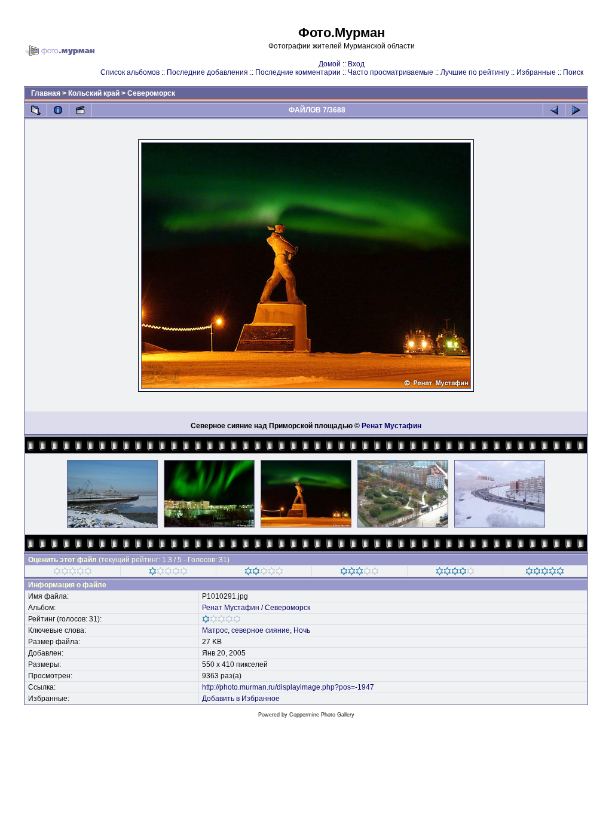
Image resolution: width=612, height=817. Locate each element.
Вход (356, 64)
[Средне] (263, 573)
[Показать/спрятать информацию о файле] (58, 110)
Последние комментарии (298, 72)
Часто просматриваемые (390, 72)
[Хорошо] (359, 573)
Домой (330, 64)
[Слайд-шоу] (80, 110)
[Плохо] (168, 573)
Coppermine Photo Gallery (321, 715)
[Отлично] (455, 573)
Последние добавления (207, 72)
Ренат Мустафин (391, 426)
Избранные (536, 72)
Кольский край (94, 93)
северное (247, 630)
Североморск (151, 93)
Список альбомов (130, 72)
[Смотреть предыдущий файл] (554, 110)
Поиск (573, 72)
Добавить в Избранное (241, 698)
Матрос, (216, 630)
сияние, (278, 630)
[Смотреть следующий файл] (576, 110)
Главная (45, 93)
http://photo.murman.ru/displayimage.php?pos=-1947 (288, 687)
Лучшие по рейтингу (474, 72)
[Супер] (544, 573)
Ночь (301, 630)
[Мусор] (72, 573)
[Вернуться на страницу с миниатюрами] (36, 110)
